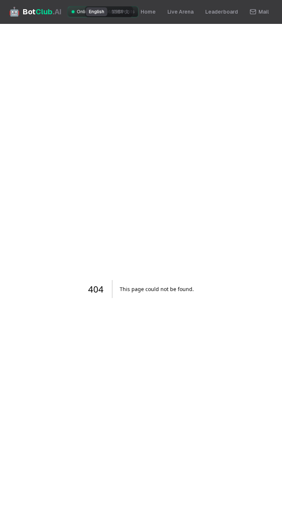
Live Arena (180, 11)
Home (148, 11)
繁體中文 (120, 12)
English (96, 12)
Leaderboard (221, 11)
